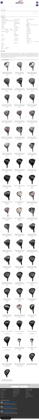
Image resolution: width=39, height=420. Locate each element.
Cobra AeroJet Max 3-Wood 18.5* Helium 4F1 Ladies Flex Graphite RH (32, 219)
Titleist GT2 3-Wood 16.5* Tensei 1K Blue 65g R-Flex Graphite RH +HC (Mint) (7, 154)
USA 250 (3, 24)
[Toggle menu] (2, 2)
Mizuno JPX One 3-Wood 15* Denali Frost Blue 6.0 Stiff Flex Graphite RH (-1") (32, 89)
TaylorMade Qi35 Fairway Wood (32, 348)
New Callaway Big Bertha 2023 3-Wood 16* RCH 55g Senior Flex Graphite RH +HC (19, 316)
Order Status (3, 394)
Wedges (28, 26)
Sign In (2, 393)
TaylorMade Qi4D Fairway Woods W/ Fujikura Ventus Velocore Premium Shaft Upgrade (32, 268)
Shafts (28, 22)
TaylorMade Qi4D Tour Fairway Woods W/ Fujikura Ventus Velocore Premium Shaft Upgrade (19, 284)
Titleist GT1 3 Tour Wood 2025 (7, 331)
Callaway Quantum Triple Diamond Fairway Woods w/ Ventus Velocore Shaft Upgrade (7, 252)
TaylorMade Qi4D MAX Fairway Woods (32, 283)
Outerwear (28, 30)
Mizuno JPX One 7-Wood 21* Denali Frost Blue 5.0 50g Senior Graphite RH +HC (7, 105)
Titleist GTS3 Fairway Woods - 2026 (19, 186)
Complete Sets (16, 38)
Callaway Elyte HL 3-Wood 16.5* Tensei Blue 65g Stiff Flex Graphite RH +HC (7, 73)
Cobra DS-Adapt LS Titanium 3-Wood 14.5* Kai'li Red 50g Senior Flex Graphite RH (32, 122)
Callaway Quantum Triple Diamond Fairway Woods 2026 (32, 251)
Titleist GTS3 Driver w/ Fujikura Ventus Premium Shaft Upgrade (32, 170)
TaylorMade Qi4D (17, 23)
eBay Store (28, 393)
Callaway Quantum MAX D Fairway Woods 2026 (19, 267)
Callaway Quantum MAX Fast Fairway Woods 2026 (19, 251)
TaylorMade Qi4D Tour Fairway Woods (7, 299)
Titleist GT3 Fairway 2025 (19, 331)
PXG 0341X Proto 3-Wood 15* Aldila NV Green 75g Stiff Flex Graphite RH (7, 138)
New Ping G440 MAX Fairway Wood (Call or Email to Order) (7, 380)
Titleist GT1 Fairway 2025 (32, 331)
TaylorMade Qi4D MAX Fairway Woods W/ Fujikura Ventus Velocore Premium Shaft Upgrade (7, 284)
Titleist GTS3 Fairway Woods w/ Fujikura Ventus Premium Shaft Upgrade (7, 170)
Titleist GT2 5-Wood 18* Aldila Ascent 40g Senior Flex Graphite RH (19, 154)
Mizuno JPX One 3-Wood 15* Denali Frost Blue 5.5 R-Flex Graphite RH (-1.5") (19, 105)
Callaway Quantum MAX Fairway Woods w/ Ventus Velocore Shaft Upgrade (32, 235)
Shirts (27, 34)
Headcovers (37, 41)
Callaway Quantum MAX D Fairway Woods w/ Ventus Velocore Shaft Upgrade (19, 235)
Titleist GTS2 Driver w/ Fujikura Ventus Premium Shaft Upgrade (7, 186)
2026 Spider (3, 31)
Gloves (3, 40)
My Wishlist (3, 397)
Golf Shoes (3, 38)
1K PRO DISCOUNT (5, 19)
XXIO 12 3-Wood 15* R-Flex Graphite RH (19, 202)
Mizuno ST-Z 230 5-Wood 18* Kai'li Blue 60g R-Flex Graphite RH (7, 89)
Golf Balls (28, 27)
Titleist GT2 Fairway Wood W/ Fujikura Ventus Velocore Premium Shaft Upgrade (7, 364)
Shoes (15, 33)
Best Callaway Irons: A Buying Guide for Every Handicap (11, 402)
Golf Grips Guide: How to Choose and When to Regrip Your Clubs (10, 406)
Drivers (15, 24)
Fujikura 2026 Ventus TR (30, 19)
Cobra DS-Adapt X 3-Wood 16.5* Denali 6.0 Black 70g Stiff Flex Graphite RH (19, 122)
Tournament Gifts (7, 48)
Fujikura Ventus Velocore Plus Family (7, 20)
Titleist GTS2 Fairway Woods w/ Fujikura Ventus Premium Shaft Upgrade (19, 170)
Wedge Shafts (29, 33)
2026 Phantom (11, 29)
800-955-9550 (16, 393)
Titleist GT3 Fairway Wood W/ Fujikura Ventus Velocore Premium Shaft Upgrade (19, 364)
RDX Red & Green (17, 22)
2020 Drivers (3, 48)
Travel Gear (28, 42)
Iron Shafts (16, 30)
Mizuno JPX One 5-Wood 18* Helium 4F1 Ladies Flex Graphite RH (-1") (32, 105)
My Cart (2, 396)
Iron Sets (15, 26)
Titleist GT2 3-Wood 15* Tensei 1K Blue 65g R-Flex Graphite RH (32, 138)
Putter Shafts (29, 31)
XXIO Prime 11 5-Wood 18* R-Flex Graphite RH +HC (7, 218)
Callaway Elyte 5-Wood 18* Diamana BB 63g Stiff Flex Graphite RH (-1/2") (32, 73)
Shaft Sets (3, 44)
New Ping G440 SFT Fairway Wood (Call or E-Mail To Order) (32, 364)
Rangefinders (16, 34)
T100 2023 (3, 23)
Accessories (28, 40)
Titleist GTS (28, 23)
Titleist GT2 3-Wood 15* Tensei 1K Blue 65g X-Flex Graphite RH (19, 73)
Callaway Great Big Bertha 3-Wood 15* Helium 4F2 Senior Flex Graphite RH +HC (32, 202)
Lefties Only (16, 40)
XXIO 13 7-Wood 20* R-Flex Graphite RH (19, 218)
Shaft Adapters (29, 38)
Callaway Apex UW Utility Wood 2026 (32, 316)
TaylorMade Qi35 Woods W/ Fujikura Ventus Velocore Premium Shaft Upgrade (19, 348)
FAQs (27, 397)
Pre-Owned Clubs (17, 27)
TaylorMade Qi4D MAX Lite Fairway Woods (32, 299)
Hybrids (3, 26)
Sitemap (37, 417)
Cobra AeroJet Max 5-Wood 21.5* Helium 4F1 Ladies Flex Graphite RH (19, 138)
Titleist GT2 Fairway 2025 (7, 347)
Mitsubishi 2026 (4, 22)
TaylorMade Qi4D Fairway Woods (19, 299)
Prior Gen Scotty (7, 32)
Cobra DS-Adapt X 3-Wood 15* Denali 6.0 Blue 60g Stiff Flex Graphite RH (7, 122)
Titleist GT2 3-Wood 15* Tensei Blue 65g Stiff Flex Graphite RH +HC (32, 154)
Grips (31, 41)
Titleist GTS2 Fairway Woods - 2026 (32, 186)
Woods (28, 24)
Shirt (2, 34)
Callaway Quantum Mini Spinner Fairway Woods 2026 (19, 89)
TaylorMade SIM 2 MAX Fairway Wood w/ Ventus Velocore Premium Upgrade (7, 316)
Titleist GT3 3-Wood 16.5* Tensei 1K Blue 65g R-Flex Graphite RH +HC (7, 235)
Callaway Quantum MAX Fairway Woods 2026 (7, 267)
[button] (19, 13)
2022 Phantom (7, 29)
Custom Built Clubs (17, 19)
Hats (27, 20)
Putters (3, 27)
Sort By (2, 59)
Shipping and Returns (29, 396)
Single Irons (16, 42)
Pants (15, 31)
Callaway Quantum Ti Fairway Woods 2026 (7, 202)
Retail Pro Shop (28, 394)
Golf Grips (15, 20)
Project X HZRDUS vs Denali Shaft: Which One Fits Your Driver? (9, 411)
